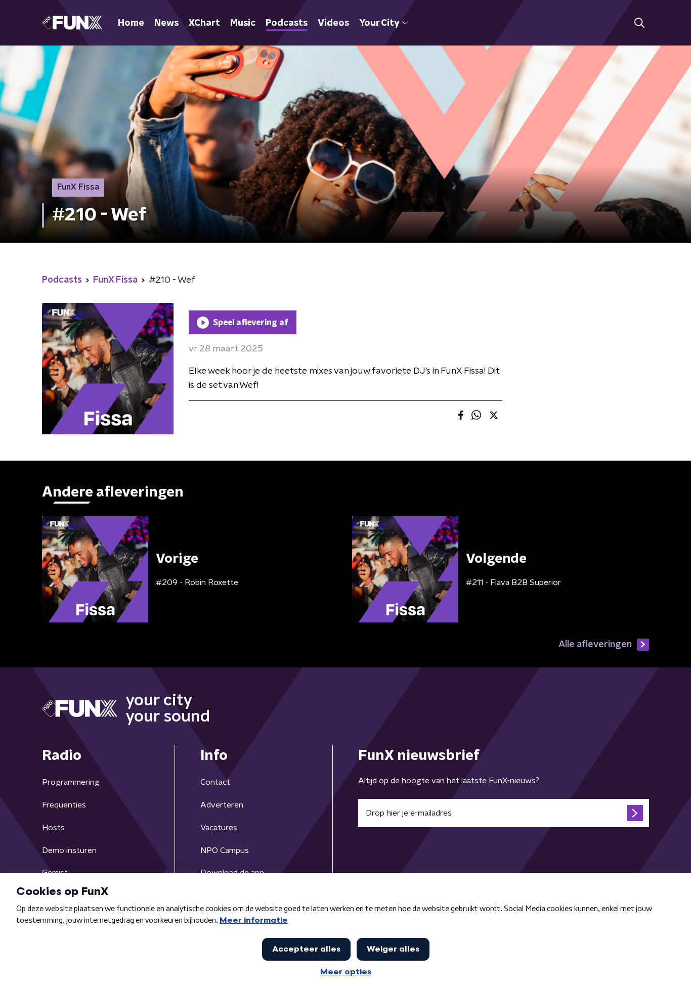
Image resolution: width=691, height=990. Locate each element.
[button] (639, 23)
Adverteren (221, 805)
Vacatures (218, 828)
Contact (215, 782)
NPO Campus (224, 850)
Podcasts (287, 23)
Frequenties (64, 805)
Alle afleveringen (595, 644)
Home (131, 23)
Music (242, 23)
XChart (204, 23)
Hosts (53, 828)
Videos (333, 23)
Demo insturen (69, 850)
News (166, 23)
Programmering (71, 782)
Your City (379, 23)
